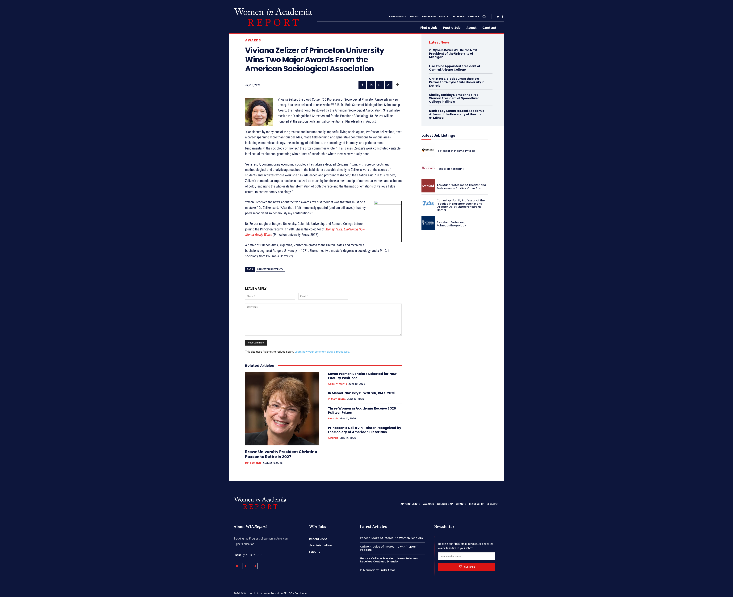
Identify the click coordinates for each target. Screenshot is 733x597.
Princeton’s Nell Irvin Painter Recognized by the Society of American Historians (364, 430)
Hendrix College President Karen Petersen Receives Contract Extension (389, 560)
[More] (398, 85)
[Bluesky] (498, 17)
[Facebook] (502, 17)
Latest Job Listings (438, 135)
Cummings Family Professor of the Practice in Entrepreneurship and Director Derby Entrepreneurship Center (461, 205)
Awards (253, 40)
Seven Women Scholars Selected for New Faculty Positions (362, 376)
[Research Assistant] (428, 168)
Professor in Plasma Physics (456, 151)
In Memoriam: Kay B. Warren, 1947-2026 (361, 393)
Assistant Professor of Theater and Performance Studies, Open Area (461, 186)
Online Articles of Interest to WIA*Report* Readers (389, 548)
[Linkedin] (371, 85)
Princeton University (270, 269)
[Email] (380, 85)
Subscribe (469, 566)
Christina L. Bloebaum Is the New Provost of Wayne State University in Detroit (456, 82)
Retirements (253, 463)
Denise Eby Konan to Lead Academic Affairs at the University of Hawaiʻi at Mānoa (456, 114)
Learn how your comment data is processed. (322, 351)
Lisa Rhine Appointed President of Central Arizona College (454, 68)
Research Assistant (450, 169)
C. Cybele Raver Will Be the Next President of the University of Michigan (453, 53)
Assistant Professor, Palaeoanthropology (451, 223)
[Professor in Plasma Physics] (428, 150)
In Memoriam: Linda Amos (378, 570)
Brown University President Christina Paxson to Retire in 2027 (281, 454)
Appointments (337, 383)
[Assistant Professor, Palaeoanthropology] (428, 223)
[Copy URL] (388, 85)
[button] (484, 16)
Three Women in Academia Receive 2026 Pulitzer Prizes (362, 410)
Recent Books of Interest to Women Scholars (391, 538)
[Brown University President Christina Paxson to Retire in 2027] (282, 408)
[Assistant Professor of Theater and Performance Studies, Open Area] (428, 185)
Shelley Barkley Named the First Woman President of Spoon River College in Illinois (454, 98)
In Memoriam (337, 399)
